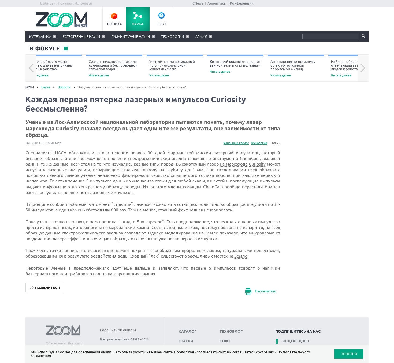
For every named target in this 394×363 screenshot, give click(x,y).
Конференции (242, 3)
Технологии (172, 36)
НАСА (60, 152)
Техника (114, 24)
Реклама (75, 343)
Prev (30, 68)
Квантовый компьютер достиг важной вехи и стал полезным (235, 66)
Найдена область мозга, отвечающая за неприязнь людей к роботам (50, 68)
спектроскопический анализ (157, 158)
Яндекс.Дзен (295, 341)
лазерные (57, 169)
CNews (197, 3)
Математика (40, 36)
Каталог (187, 331)
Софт (161, 24)
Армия (201, 36)
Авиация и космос (236, 143)
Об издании (55, 343)
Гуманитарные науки (130, 36)
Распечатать (265, 291)
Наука (137, 24)
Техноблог (231, 331)
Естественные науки (81, 36)
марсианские (101, 250)
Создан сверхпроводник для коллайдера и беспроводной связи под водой (113, 68)
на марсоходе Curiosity (243, 164)
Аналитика (216, 3)
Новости (64, 87)
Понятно (349, 353)
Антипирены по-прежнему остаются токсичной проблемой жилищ (292, 68)
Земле (240, 256)
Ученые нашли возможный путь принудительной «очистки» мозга (172, 68)
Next (363, 68)
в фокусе (44, 49)
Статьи (186, 341)
